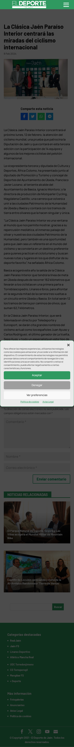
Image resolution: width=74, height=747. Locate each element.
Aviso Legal (48, 401)
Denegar (37, 385)
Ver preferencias (37, 395)
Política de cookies (29, 401)
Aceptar (37, 375)
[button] (68, 345)
